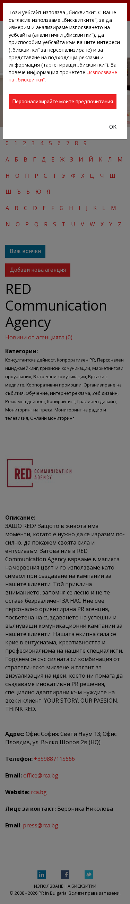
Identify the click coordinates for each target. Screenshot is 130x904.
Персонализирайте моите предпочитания (62, 101)
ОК (113, 127)
